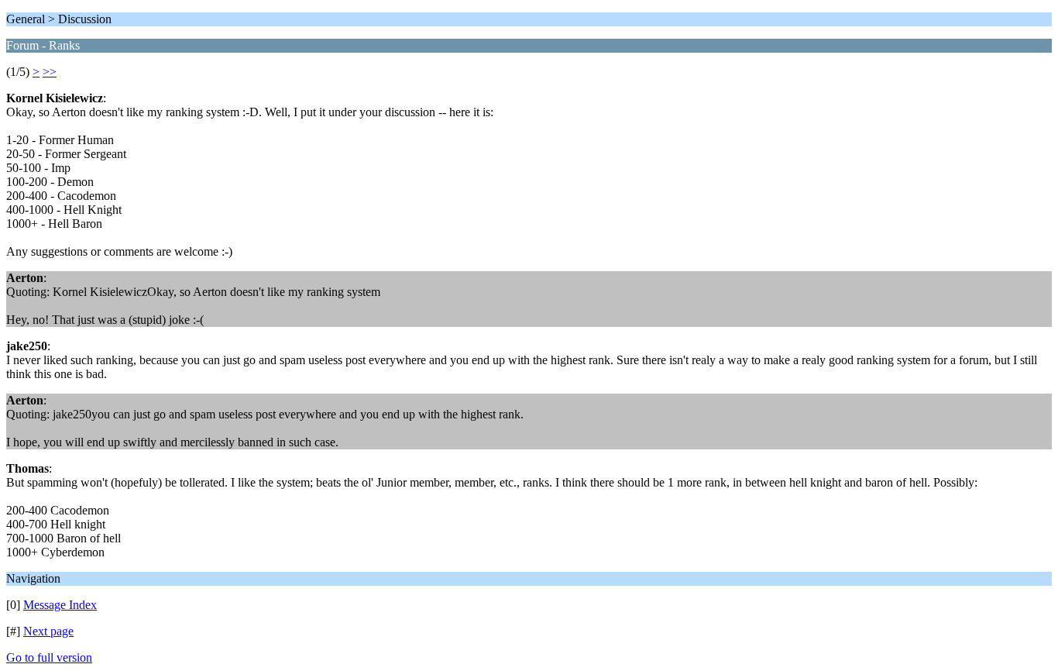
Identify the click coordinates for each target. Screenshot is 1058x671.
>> (50, 71)
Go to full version (49, 657)
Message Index (60, 604)
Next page (48, 631)
